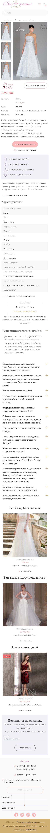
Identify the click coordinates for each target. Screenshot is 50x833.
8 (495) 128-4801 (26, 766)
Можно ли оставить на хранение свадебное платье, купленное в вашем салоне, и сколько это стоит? (21, 367)
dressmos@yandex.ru (26, 775)
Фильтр (7, 13)
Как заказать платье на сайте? (17, 390)
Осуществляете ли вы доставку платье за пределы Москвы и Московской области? (22, 399)
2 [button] (20, 571)
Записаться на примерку (26, 150)
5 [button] (24, 571)
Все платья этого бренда (35, 85)
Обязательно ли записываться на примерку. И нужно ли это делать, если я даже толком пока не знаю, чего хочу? (22, 419)
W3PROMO (31, 830)
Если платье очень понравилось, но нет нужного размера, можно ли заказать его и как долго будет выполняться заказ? (22, 380)
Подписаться (25, 748)
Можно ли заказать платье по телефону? (22, 330)
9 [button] (29, 571)
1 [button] (19, 571)
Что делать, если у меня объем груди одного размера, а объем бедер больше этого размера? (22, 460)
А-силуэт (20, 103)
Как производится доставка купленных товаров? (22, 430)
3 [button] (21, 571)
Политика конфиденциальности (30, 822)
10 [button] (30, 571)
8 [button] (28, 571)
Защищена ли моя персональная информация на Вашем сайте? (18, 409)
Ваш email (7, 736)
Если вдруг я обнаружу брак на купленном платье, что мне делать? (20, 488)
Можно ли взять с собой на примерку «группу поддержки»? (21, 450)
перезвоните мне (25, 790)
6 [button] (25, 571)
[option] (6, 31)
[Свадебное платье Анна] (30, 51)
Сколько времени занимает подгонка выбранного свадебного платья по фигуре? (21, 439)
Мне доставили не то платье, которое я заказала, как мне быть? (22, 497)
